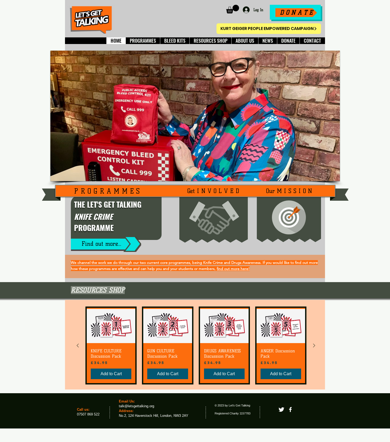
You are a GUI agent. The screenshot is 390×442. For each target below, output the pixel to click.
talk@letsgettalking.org (136, 406)
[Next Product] (314, 345)
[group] (196, 345)
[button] (232, 9)
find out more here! (233, 268)
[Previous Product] (78, 345)
